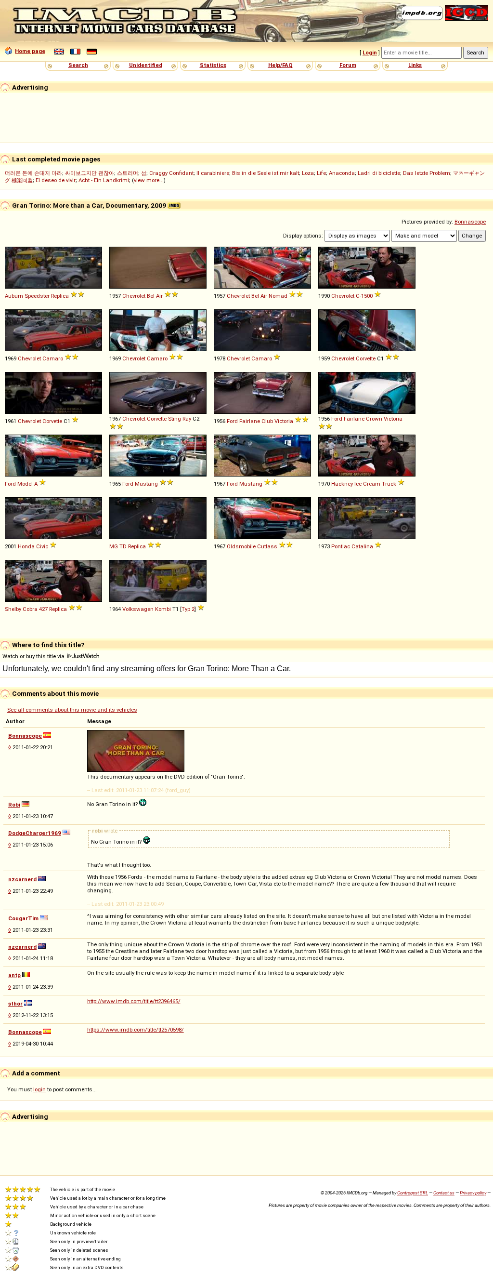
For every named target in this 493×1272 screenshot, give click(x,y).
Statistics (213, 65)
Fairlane (249, 421)
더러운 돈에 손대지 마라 (33, 173)
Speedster (37, 295)
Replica (60, 295)
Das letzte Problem (426, 173)
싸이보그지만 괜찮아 (89, 173)
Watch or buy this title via (34, 656)
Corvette (366, 358)
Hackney (342, 483)
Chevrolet (133, 295)
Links (415, 65)
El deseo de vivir (56, 180)
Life (321, 173)
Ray (186, 418)
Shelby (13, 609)
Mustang (146, 483)
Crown (374, 418)
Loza (308, 173)
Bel (151, 295)
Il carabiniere (212, 173)
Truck (389, 483)
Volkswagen (138, 609)
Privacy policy (473, 1192)
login (39, 1089)
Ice (358, 483)
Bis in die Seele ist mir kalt (265, 173)
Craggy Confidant (171, 173)
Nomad (278, 295)
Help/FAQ (280, 65)
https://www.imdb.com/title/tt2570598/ (135, 1029)
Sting (174, 418)
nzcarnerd (22, 879)
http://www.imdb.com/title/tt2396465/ (134, 1001)
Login (370, 52)
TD (123, 546)
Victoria (283, 421)
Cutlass (267, 546)
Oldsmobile (241, 546)
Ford (232, 421)
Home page (30, 51)
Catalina (362, 546)
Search (78, 65)
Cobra (30, 609)
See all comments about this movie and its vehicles (72, 709)
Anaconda (342, 173)
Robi (14, 804)
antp (14, 975)
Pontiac (340, 546)
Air (159, 295)
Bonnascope (470, 221)
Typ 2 (188, 609)
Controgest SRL (412, 1192)
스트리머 (127, 173)
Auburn (14, 295)
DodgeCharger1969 (34, 833)
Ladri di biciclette (379, 173)
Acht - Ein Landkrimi (103, 180)
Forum (347, 65)
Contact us (443, 1192)
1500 (367, 295)
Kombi (163, 609)
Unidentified (145, 65)
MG (113, 546)
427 (43, 609)
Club (267, 421)
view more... (149, 180)
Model (25, 483)
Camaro (52, 358)
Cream (371, 483)
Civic (42, 546)
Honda (26, 546)
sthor (15, 1003)
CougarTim (23, 918)
